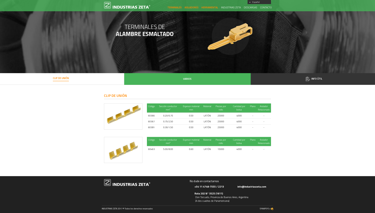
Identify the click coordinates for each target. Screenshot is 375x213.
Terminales (174, 7)
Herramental (209, 7)
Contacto (266, 7)
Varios (187, 79)
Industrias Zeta (231, 7)
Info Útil (316, 79)
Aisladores (191, 7)
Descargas (250, 7)
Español (256, 2)
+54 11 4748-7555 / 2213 (209, 187)
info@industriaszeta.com (251, 187)
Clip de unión (61, 78)
